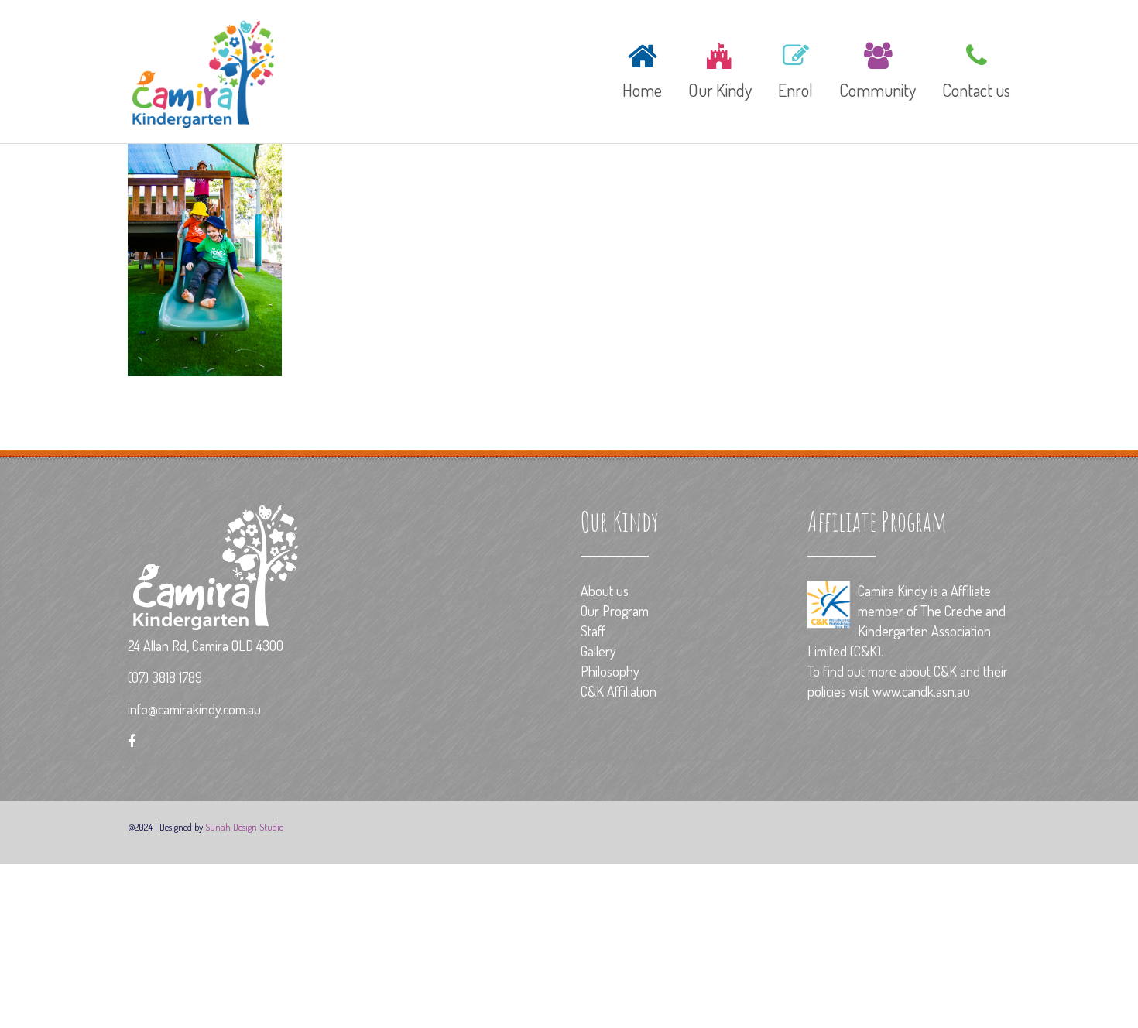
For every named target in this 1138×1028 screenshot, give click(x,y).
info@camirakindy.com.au (194, 709)
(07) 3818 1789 (165, 677)
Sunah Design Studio (244, 827)
